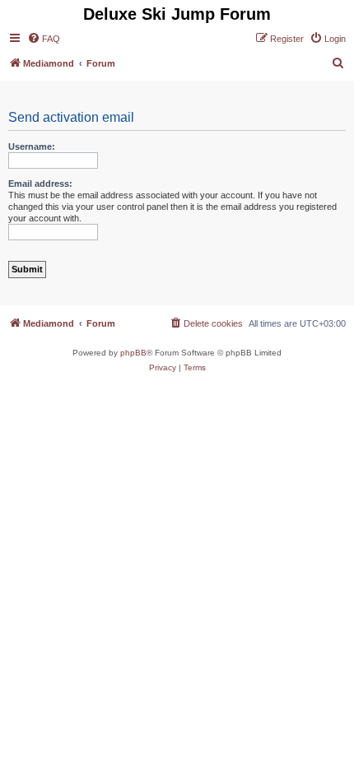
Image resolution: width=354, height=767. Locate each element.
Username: (31, 146)
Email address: (40, 183)
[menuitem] (43, 39)
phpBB (133, 352)
